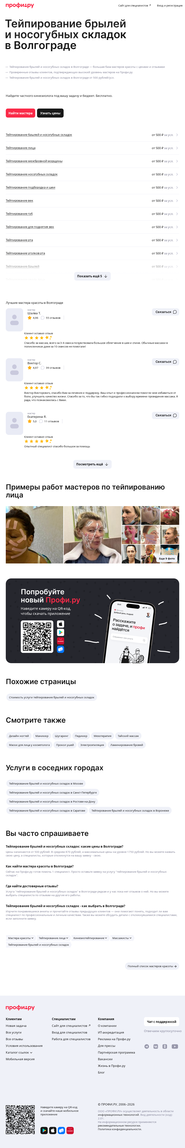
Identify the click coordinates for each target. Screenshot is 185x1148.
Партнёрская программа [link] (116, 1052)
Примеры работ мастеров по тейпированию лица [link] (85, 490)
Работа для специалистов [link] (71, 1039)
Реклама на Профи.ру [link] (114, 1039)
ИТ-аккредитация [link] (111, 1032)
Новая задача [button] (16, 1026)
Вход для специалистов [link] (69, 1032)
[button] (165, 312)
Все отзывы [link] (14, 1039)
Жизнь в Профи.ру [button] (111, 1066)
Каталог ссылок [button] (17, 1052)
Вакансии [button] (105, 1059)
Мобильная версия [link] (20, 1059)
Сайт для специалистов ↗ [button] (71, 1026)
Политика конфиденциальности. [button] (120, 1129)
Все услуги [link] (13, 1032)
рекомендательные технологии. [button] (119, 1125)
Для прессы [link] (106, 1046)
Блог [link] (101, 1072)
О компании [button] (107, 1026)
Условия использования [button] (24, 1046)
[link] (20, 113)
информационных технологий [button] (118, 1114)
